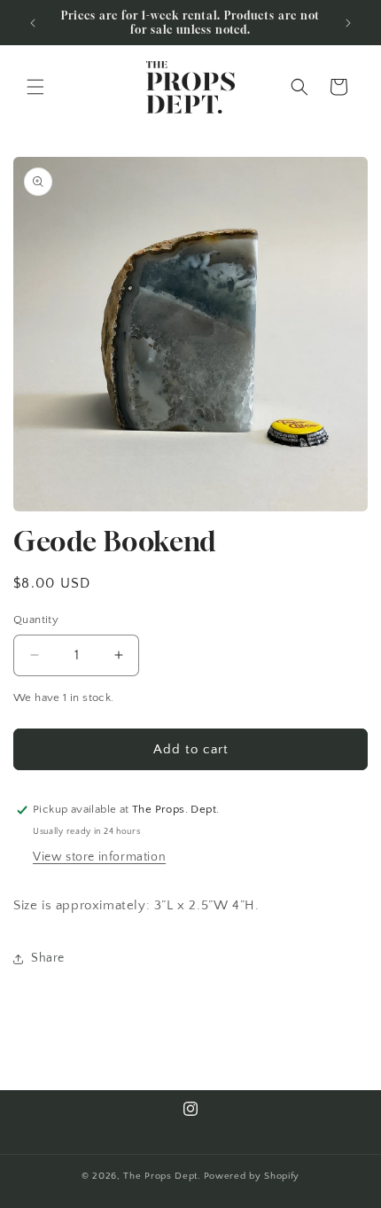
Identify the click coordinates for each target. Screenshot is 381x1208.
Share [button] (48, 958)
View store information (99, 857)
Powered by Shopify (252, 1176)
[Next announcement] (348, 23)
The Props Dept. (162, 1176)
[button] (35, 86)
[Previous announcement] (32, 23)
